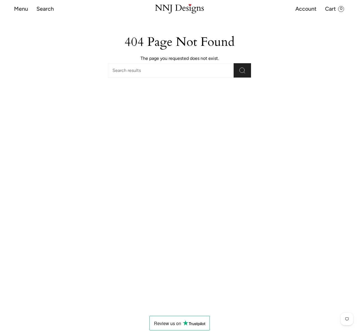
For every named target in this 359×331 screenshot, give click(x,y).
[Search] (242, 70)
